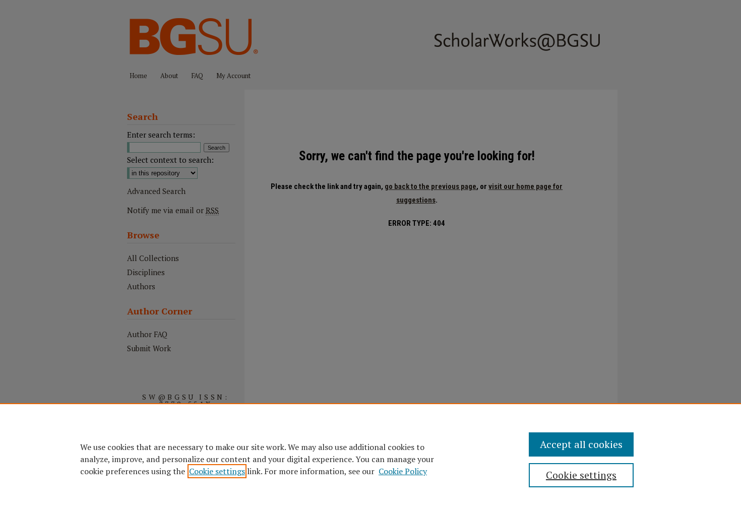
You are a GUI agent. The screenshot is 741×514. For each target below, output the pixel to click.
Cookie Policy (403, 471)
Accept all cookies (581, 444)
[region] (370, 458)
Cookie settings (217, 471)
